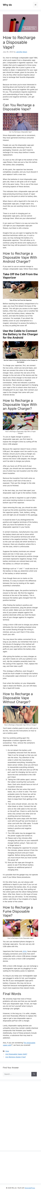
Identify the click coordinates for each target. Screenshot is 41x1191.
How (7, 1051)
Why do (7, 4)
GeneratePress (30, 1188)
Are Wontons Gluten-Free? (15, 1057)
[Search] (34, 1074)
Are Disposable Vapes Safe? (16, 1054)
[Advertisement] (17, 1117)
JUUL (24, 951)
